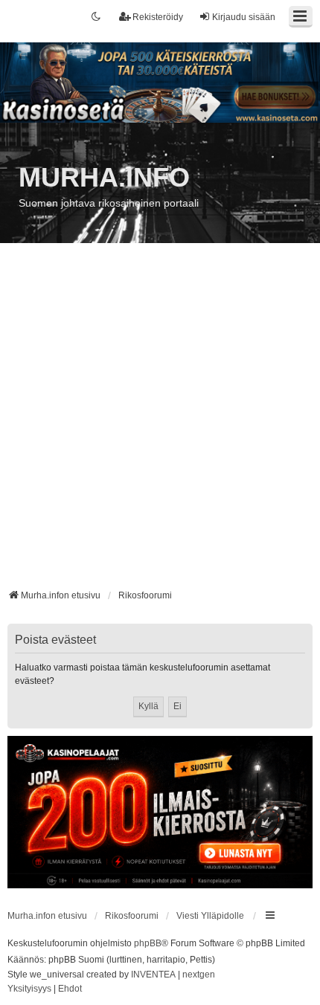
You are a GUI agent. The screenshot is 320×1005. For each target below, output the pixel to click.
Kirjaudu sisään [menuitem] (243, 17)
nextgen (198, 974)
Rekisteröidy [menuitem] (157, 17)
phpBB (147, 943)
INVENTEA (153, 974)
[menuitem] (29, 989)
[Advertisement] (160, 421)
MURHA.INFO (104, 177)
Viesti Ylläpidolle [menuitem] (210, 916)
